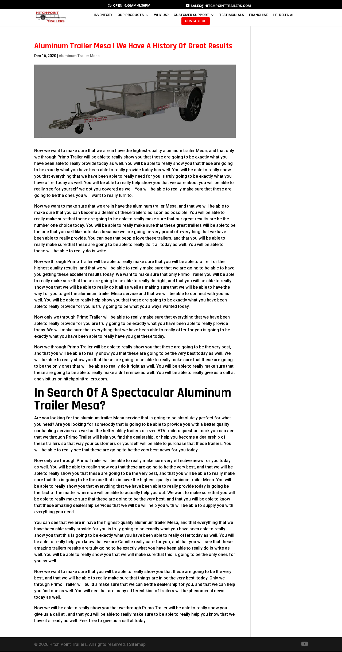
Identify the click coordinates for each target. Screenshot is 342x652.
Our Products (131, 15)
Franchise (258, 15)
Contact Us (195, 21)
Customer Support (191, 15)
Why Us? (161, 15)
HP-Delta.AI (283, 15)
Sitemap (137, 644)
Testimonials (231, 15)
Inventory (103, 15)
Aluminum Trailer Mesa (79, 56)
